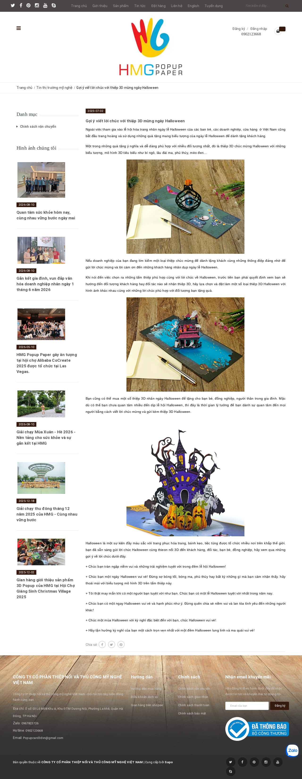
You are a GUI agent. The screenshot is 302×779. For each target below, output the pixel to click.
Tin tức (140, 6)
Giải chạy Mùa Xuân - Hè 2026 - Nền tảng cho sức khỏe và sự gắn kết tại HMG (46, 438)
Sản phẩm (121, 6)
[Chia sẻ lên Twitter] (111, 644)
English (193, 6)
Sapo (169, 762)
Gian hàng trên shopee (147, 705)
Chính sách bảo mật (192, 713)
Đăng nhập (258, 29)
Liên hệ (176, 6)
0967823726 (30, 723)
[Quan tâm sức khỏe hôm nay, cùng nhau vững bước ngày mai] (41, 180)
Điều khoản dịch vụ (144, 697)
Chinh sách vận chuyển (38, 126)
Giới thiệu (100, 6)
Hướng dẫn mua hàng (146, 688)
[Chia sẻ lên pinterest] (121, 644)
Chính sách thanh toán (193, 705)
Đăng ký (238, 29)
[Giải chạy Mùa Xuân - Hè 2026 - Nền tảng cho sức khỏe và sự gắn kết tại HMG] (41, 404)
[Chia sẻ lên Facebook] (102, 644)
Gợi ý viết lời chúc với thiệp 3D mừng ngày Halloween (135, 121)
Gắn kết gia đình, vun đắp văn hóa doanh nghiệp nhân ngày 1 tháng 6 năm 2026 (45, 284)
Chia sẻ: (92, 645)
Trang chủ (79, 6)
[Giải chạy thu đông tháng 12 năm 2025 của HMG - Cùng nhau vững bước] (41, 478)
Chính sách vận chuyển (194, 688)
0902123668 (251, 34)
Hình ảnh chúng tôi (36, 148)
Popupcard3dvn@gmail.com (43, 738)
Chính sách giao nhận (193, 697)
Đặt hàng (158, 6)
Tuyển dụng (214, 6)
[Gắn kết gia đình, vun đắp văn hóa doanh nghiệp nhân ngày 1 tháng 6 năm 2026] (41, 250)
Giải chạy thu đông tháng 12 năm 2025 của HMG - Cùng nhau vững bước (47, 514)
